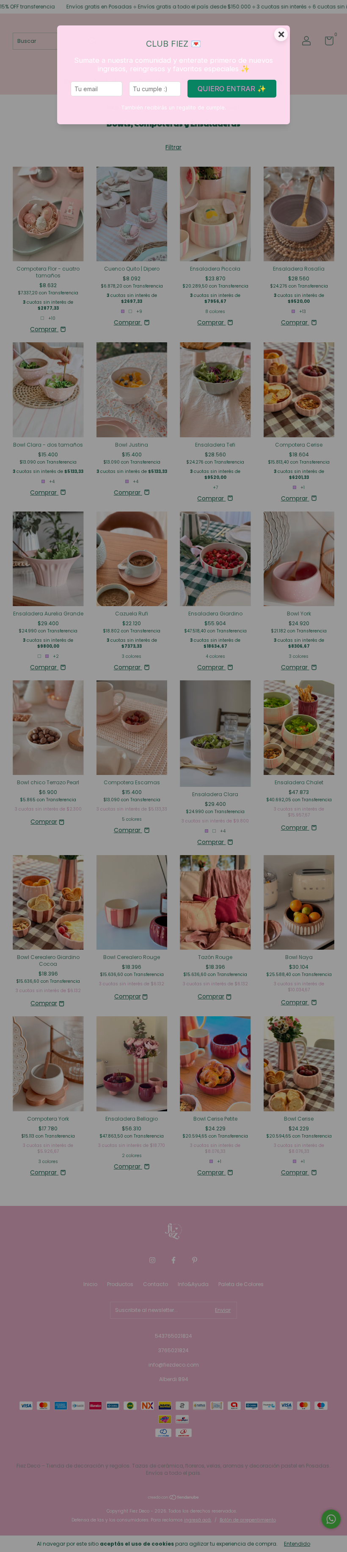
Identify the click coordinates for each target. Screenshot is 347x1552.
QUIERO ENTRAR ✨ (232, 88)
